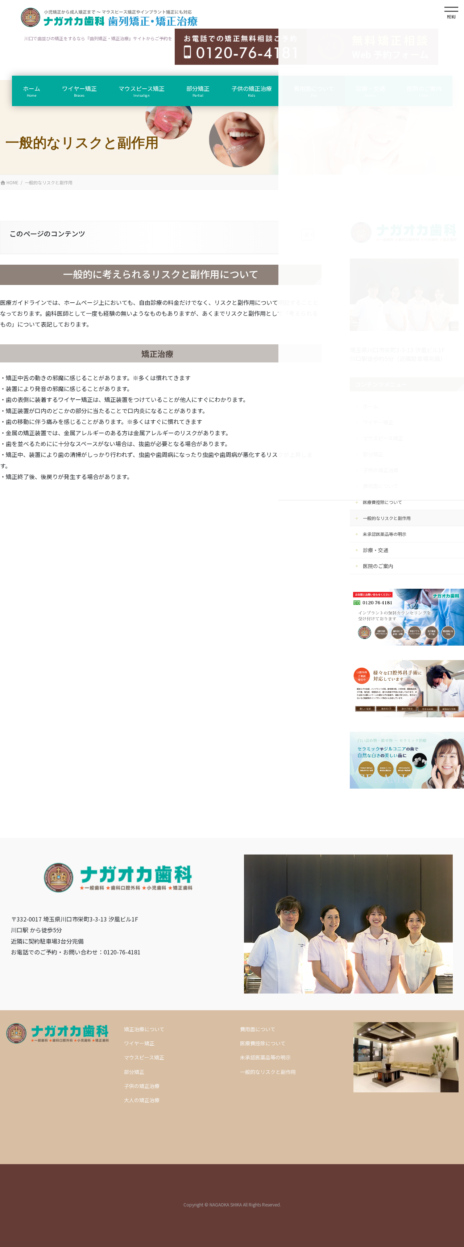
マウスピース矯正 (144, 1057)
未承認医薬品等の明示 (384, 534)
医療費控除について (382, 502)
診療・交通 (375, 550)
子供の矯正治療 (142, 1085)
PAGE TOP (440, 1197)
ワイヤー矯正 (139, 1043)
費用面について (258, 1029)
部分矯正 (134, 1071)
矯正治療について (144, 1029)
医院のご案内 (378, 566)
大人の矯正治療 (142, 1100)
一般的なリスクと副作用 (387, 518)
